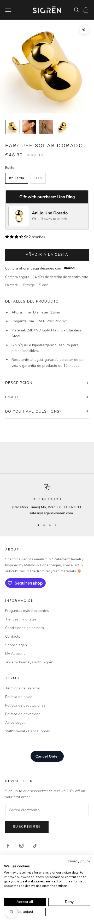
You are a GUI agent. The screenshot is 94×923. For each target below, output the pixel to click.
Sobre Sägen (16, 645)
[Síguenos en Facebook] (7, 845)
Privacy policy (79, 861)
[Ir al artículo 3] (46, 127)
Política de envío (18, 696)
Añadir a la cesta (47, 254)
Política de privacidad (22, 714)
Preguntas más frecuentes (27, 610)
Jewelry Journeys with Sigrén (29, 662)
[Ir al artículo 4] (62, 127)
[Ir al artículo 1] (12, 127)
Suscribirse (27, 826)
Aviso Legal (15, 722)
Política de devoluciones (25, 705)
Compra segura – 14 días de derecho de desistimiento (46, 277)
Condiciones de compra (24, 627)
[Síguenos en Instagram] (21, 845)
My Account (15, 653)
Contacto (12, 636)
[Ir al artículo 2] (29, 127)
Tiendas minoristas (21, 619)
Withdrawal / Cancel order (27, 731)
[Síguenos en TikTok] (35, 845)
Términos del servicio (22, 688)
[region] (47, 500)
